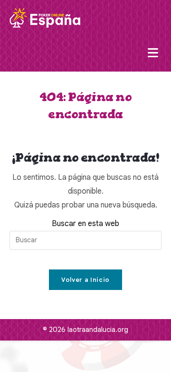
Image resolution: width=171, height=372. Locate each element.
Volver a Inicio (85, 280)
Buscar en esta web (85, 223)
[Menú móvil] (155, 53)
